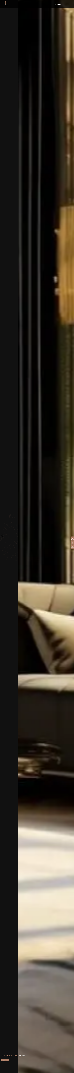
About (29, 4)
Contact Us (45, 4)
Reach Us (5, 1060)
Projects (36, 4)
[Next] (71, 535)
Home (22, 4)
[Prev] (2, 535)
